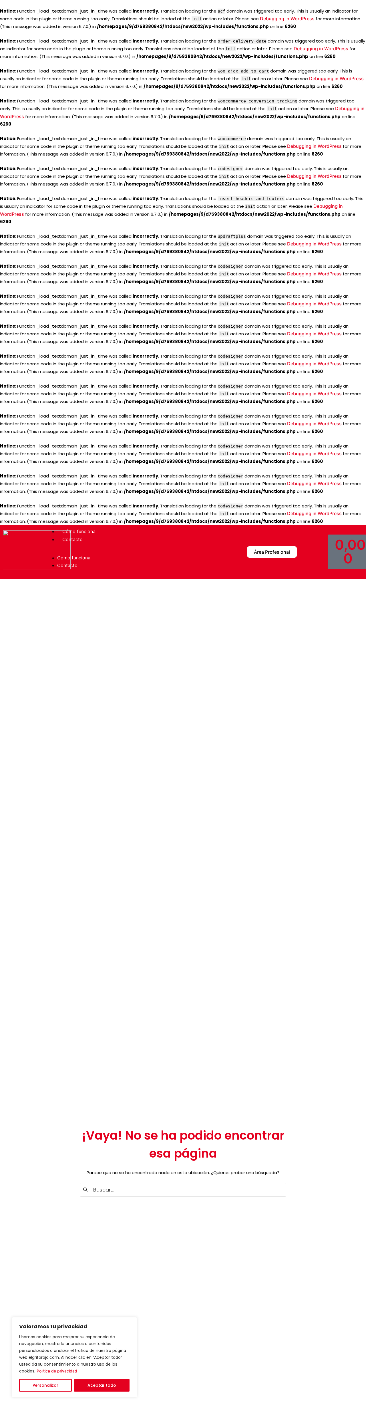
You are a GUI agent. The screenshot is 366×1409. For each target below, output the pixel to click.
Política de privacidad (57, 1370)
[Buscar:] (183, 1189)
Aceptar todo (101, 1385)
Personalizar (45, 1385)
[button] (132, 552)
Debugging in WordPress (287, 18)
